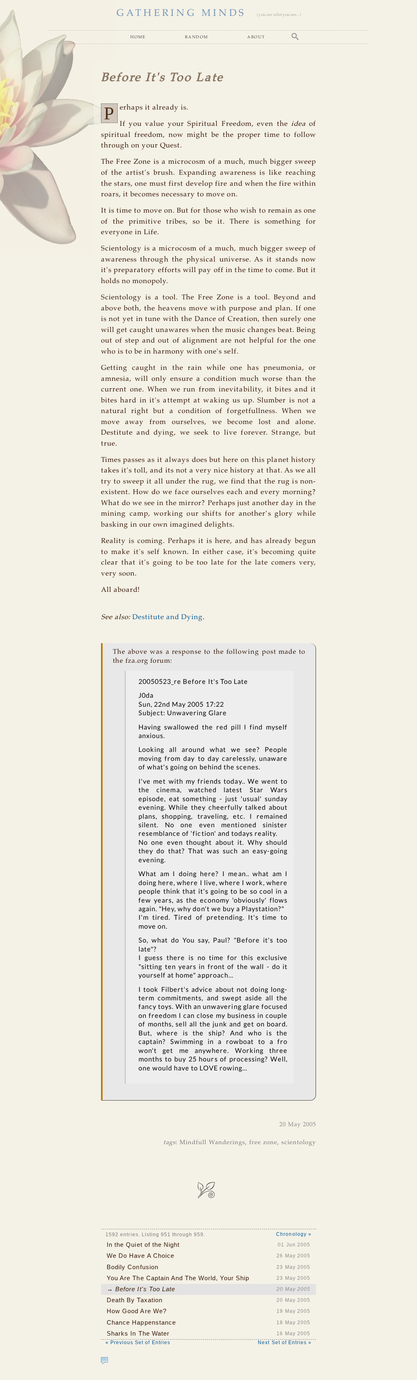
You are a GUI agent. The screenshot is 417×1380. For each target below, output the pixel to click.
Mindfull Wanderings (212, 1142)
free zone (263, 1142)
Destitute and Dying (167, 617)
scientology (298, 1142)
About (256, 36)
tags (169, 1142)
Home (137, 36)
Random (196, 36)
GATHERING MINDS (181, 13)
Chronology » (293, 1234)
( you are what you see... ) (279, 15)
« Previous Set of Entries (137, 1342)
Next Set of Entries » (285, 1342)
